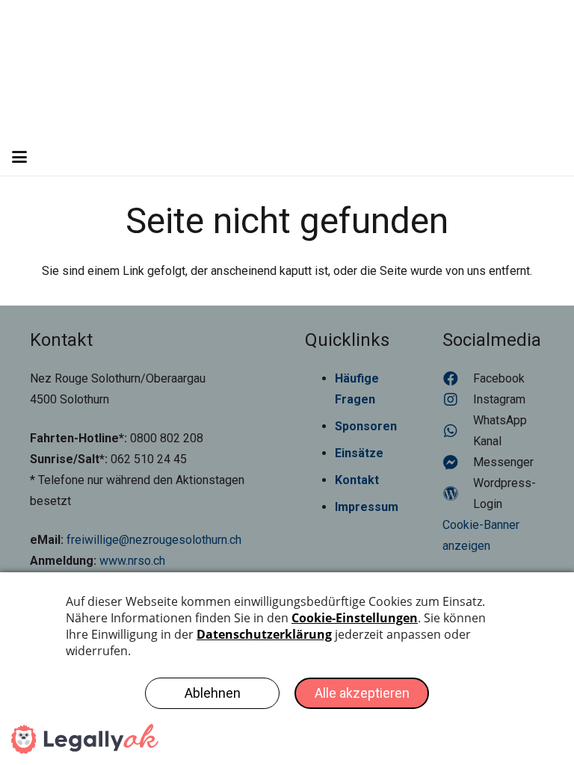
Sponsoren (366, 426)
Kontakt (357, 480)
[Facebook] (457, 378)
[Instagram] (457, 399)
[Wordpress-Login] (457, 493)
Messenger (503, 462)
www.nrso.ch (132, 561)
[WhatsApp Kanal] (457, 431)
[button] (19, 156)
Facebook (499, 378)
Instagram (499, 399)
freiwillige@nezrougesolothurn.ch (154, 540)
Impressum (366, 507)
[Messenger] (457, 462)
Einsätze (359, 453)
